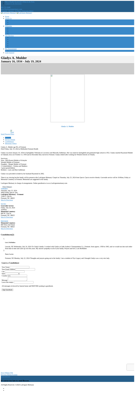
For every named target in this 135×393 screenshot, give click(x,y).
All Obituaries (14, 28)
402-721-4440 (5, 7)
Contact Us (13, 24)
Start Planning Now (15, 51)
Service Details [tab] (10, 140)
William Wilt (7, 373)
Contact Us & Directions (13, 4)
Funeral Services (14, 39)
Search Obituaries (15, 30)
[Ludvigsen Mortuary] (8, 13)
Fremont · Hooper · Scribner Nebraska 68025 (17, 11)
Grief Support (13, 45)
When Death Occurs (16, 37)
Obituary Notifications (16, 32)
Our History (13, 20)
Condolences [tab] (9, 141)
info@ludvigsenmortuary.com (11, 9)
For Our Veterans (15, 43)
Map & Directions (7, 200)
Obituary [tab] (8, 138)
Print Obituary (7, 187)
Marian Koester (9, 375)
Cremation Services (15, 41)
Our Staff (12, 22)
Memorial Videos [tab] (11, 143)
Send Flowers (5, 134)
